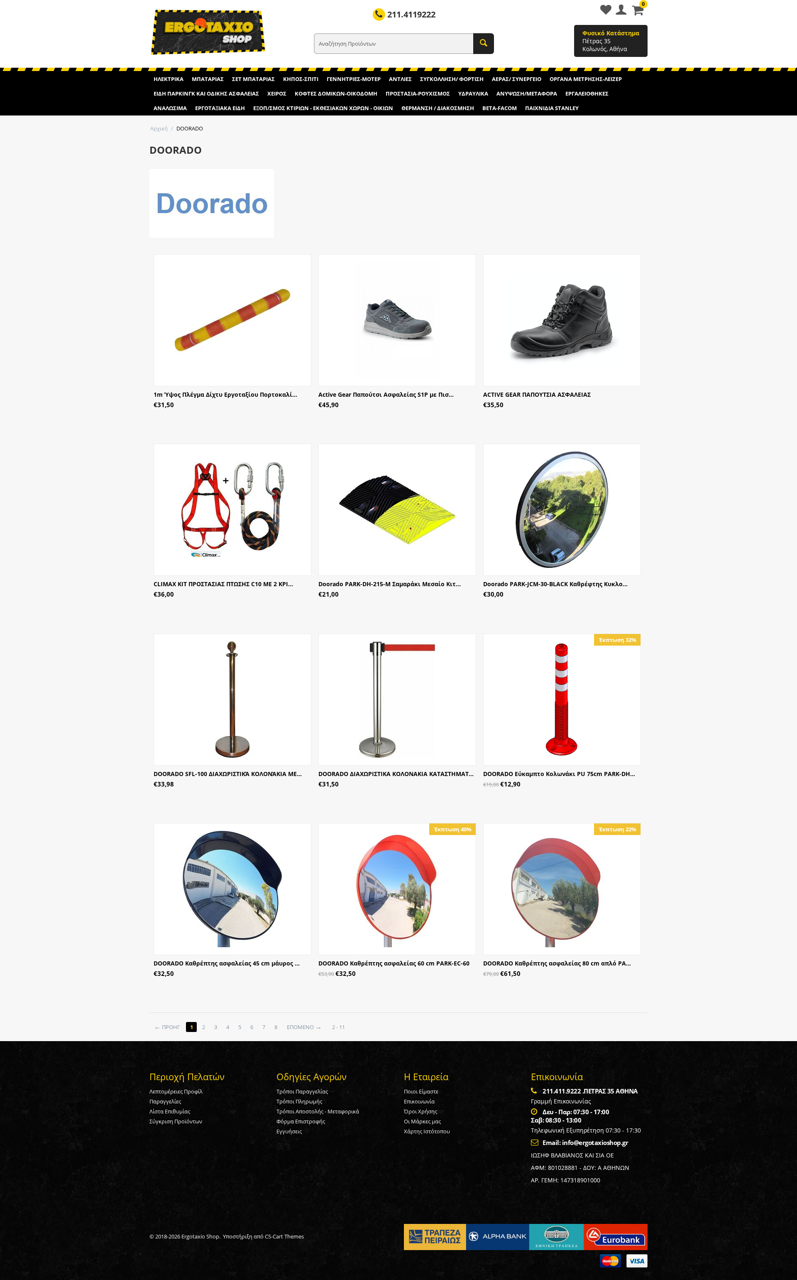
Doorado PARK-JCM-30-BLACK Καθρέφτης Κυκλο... (555, 584)
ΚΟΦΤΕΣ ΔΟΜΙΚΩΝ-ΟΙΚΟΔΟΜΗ (336, 93)
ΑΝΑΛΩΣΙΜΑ (170, 108)
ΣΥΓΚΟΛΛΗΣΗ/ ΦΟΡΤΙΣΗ (452, 79)
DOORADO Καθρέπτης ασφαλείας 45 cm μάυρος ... (227, 963)
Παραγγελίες (165, 1101)
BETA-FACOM (499, 108)
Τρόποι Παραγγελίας (302, 1091)
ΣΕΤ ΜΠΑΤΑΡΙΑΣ (253, 79)
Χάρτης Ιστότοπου (427, 1131)
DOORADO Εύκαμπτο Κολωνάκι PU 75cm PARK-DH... (559, 774)
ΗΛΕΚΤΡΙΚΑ (168, 79)
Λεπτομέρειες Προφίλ (176, 1091)
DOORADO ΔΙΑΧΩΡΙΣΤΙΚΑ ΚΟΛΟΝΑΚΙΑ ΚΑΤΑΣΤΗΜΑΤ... (396, 774)
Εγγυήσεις (289, 1131)
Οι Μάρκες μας (422, 1121)
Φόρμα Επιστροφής (300, 1121)
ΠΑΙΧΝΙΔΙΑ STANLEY (552, 108)
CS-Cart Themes (284, 1236)
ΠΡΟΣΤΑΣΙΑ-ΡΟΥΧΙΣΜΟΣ (418, 93)
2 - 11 (338, 1027)
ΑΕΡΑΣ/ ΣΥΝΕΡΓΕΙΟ (516, 79)
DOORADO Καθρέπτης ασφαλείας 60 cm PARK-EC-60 (393, 963)
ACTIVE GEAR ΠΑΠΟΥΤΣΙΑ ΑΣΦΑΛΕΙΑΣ (537, 394)
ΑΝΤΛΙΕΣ (400, 79)
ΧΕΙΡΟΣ (276, 93)
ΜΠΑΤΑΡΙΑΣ (208, 79)
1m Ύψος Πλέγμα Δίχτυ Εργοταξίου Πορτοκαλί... (225, 394)
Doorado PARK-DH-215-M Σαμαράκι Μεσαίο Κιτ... (389, 584)
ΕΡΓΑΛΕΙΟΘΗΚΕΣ (587, 93)
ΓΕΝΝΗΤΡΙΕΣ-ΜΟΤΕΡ (354, 79)
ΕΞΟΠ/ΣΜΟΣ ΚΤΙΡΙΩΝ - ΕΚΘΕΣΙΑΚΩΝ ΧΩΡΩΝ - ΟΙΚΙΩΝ (323, 108)
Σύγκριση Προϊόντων (175, 1121)
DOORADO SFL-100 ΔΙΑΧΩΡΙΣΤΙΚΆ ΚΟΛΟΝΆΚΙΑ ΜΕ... (228, 774)
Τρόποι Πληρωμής (299, 1101)
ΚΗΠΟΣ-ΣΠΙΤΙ (300, 79)
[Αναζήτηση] (483, 43)
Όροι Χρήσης (420, 1111)
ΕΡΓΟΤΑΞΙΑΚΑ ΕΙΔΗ (220, 108)
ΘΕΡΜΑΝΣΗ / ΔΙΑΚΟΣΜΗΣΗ (437, 108)
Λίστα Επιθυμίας (169, 1111)
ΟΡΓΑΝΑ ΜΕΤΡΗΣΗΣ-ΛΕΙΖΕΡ (586, 79)
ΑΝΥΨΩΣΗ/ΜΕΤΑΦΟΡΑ (526, 93)
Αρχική (159, 128)
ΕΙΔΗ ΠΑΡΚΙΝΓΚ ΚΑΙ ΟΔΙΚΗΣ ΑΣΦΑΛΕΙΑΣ (206, 93)
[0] (637, 12)
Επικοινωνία (419, 1101)
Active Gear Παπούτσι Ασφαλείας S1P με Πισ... (386, 394)
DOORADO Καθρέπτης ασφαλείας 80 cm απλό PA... (557, 963)
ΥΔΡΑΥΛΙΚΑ (473, 93)
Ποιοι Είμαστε (421, 1091)
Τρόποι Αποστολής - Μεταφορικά (317, 1111)
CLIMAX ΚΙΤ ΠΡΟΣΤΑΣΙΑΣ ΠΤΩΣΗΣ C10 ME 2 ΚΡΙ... (223, 584)
